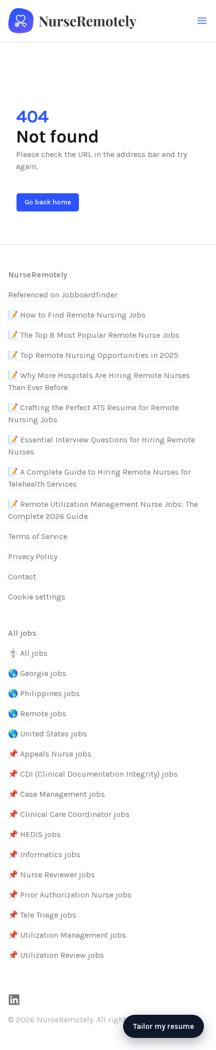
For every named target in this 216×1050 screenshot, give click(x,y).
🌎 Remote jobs (37, 713)
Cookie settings (36, 597)
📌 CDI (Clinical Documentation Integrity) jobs (93, 774)
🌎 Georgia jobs (37, 673)
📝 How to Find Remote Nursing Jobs (77, 315)
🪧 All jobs (28, 653)
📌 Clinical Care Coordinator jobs (69, 814)
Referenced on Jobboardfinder (63, 294)
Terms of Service (37, 536)
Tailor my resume (163, 1026)
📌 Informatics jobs (44, 854)
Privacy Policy (32, 556)
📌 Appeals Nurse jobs (49, 754)
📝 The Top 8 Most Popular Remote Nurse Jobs (93, 335)
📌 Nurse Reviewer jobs (51, 874)
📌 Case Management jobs (56, 794)
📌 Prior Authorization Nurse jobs (70, 894)
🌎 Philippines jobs (44, 693)
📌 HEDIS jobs (34, 834)
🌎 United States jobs (47, 733)
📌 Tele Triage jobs (42, 915)
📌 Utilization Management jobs (67, 935)
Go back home (48, 202)
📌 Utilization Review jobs (56, 955)
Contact (22, 576)
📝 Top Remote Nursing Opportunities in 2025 (93, 355)
